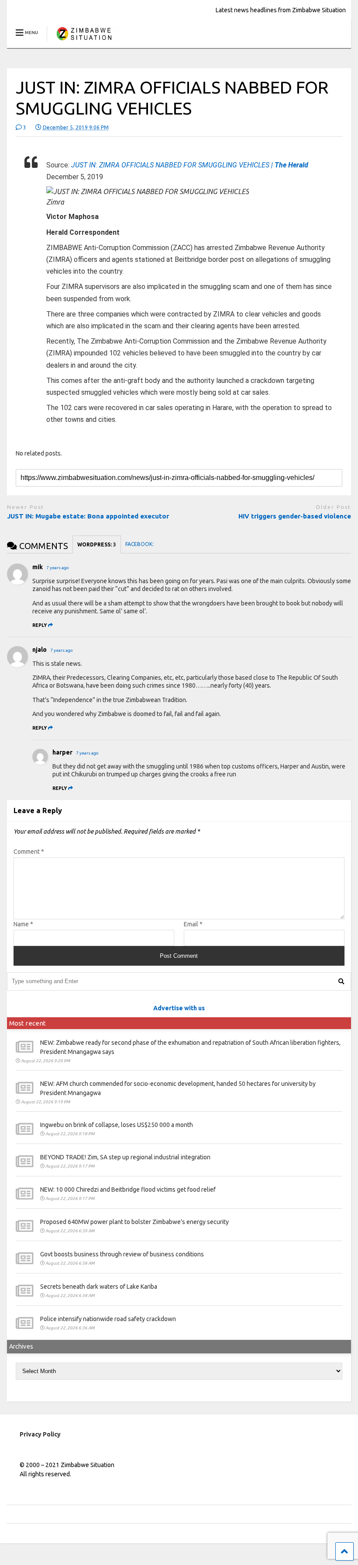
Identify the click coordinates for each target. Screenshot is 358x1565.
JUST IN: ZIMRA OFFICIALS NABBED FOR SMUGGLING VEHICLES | (189, 165)
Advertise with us (179, 1008)
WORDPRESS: (96, 544)
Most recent (27, 1023)
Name (23, 924)
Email (193, 924)
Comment (29, 851)
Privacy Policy (40, 1434)
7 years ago (57, 567)
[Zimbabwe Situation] (83, 41)
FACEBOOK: (140, 544)
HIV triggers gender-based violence (294, 516)
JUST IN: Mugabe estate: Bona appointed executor (89, 516)
